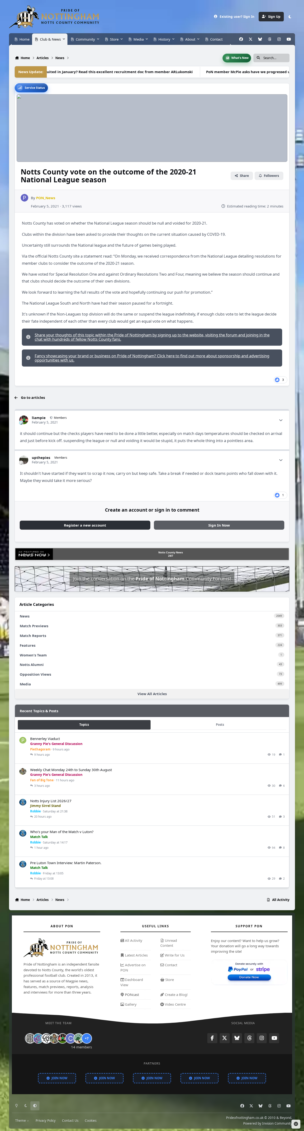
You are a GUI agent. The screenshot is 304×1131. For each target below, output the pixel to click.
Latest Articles (136, 955)
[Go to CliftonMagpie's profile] (70, 1038)
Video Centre (175, 1004)
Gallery (130, 1004)
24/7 (170, 555)
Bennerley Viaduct (45, 738)
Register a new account (85, 525)
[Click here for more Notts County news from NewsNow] (34, 554)
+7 (87, 1038)
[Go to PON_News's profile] (24, 198)
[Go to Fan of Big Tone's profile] (22, 771)
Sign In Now (219, 525)
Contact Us (70, 1120)
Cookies (90, 1120)
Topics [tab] (84, 724)
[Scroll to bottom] (295, 1124)
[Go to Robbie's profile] (22, 802)
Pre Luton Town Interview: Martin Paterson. (65, 862)
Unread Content (168, 943)
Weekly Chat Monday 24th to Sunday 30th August (71, 769)
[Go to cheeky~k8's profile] (38, 1038)
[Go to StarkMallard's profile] (78, 1038)
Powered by (267, 1123)
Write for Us (174, 955)
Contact (170, 964)
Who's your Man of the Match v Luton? (62, 831)
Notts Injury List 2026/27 (50, 800)
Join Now (59, 1078)
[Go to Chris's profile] (30, 1038)
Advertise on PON (133, 967)
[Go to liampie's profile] (23, 419)
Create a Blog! (176, 994)
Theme (21, 1120)
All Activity (133, 940)
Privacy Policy (46, 1120)
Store (169, 979)
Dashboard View (131, 982)
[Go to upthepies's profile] (23, 459)
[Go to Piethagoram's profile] (22, 740)
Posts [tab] (220, 724)
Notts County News (170, 552)
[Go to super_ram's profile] (46, 1038)
